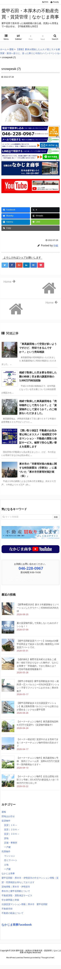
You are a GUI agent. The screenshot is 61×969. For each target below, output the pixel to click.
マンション (9, 855)
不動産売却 (7, 908)
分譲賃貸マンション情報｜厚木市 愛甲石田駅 (25, 904)
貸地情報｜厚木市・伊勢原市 (16, 886)
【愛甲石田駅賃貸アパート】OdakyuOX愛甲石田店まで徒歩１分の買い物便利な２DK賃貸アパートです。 (38, 644)
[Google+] (19, 265)
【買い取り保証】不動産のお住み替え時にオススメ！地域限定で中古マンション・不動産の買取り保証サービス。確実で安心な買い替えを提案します (38, 438)
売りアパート (10, 860)
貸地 (6, 838)
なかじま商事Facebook (17, 924)
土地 (6, 864)
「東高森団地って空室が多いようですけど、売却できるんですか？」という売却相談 (38, 348)
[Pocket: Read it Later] (41, 265)
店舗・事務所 (10, 842)
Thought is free (47, 957)
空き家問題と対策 (10, 899)
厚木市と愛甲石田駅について (16, 890)
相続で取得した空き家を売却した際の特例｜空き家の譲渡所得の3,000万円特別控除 (38, 376)
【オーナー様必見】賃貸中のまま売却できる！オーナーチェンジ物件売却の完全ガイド (37, 742)
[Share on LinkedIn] (26, 265)
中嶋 (55, 245)
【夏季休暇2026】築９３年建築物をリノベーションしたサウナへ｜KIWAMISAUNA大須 (38, 607)
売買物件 (6, 851)
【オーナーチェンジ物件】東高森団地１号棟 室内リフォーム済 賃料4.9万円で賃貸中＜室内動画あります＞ (38, 761)
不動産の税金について (12, 912)
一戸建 (7, 846)
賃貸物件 (6, 820)
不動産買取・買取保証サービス (17, 895)
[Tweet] (5, 265)
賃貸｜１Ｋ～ (10, 825)
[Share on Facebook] (12, 265)
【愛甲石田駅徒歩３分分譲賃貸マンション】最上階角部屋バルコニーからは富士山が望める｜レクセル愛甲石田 (37, 706)
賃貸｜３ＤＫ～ (11, 833)
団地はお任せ (8, 816)
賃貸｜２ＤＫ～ (11, 829)
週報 (4, 811)
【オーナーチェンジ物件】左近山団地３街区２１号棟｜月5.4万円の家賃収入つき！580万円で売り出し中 (37, 779)
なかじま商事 (8, 873)
